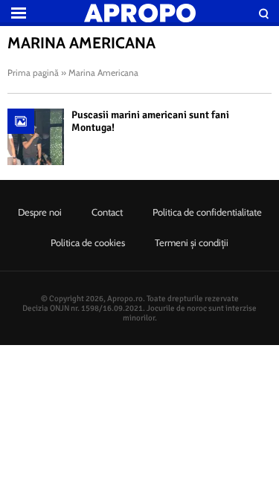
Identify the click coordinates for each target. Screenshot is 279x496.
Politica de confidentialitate (207, 212)
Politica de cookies (88, 242)
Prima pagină (33, 72)
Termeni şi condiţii (191, 242)
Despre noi (40, 212)
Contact (107, 212)
